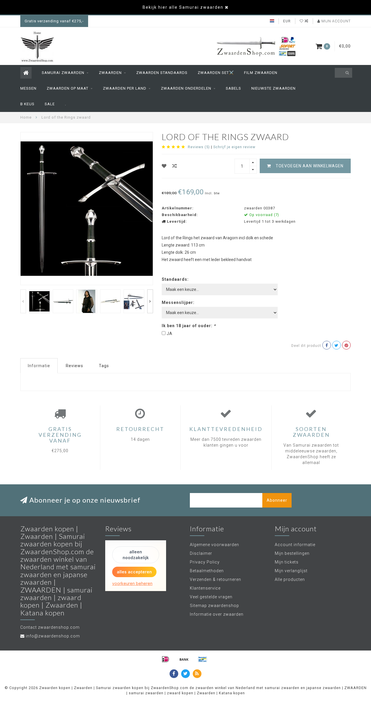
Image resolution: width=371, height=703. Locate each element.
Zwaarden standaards (162, 72)
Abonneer (277, 500)
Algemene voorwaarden (214, 544)
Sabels (233, 88)
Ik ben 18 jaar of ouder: (189, 325)
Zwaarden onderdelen (186, 88)
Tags (104, 365)
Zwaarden (110, 72)
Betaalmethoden (207, 570)
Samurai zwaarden (63, 72)
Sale (50, 104)
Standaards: (175, 279)
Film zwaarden (260, 72)
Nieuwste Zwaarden (273, 88)
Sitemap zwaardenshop (214, 605)
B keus (27, 104)
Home (26, 117)
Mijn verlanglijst (291, 570)
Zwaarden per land (124, 88)
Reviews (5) (199, 147)
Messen (28, 88)
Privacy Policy (205, 562)
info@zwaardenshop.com (53, 636)
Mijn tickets (287, 562)
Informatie (39, 365)
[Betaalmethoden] (165, 659)
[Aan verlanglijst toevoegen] (164, 166)
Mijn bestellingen (292, 553)
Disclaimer (201, 553)
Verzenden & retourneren (215, 579)
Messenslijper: (178, 302)
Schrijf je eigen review (234, 147)
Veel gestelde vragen (211, 597)
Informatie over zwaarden (216, 614)
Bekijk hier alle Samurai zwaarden (183, 7)
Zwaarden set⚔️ (216, 72)
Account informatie (295, 544)
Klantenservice (205, 588)
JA (169, 333)
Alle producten (290, 579)
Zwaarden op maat (67, 88)
